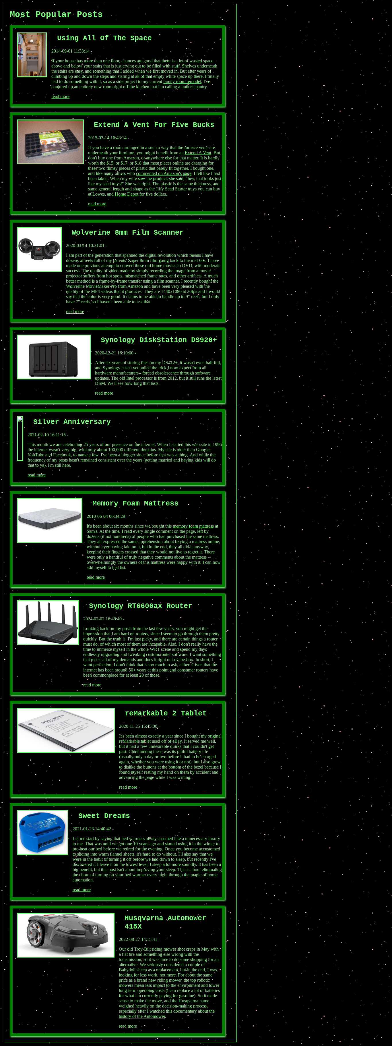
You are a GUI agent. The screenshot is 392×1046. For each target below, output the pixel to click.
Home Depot (126, 194)
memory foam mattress (193, 526)
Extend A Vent (198, 152)
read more (60, 96)
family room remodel (182, 81)
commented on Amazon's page (163, 173)
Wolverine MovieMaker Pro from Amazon (104, 286)
